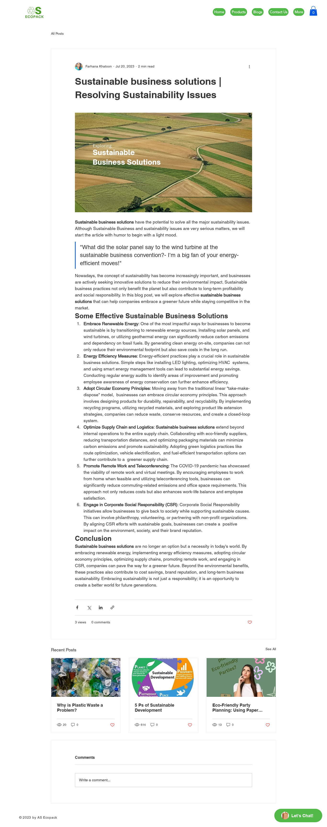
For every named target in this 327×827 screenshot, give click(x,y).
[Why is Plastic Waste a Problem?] (85, 677)
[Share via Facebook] (77, 607)
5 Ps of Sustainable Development (154, 708)
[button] (313, 11)
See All (270, 649)
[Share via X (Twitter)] (89, 607)
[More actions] (249, 66)
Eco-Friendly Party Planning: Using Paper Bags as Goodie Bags (235, 708)
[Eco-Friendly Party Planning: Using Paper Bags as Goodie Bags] (241, 677)
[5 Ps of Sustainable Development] (163, 677)
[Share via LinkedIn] (100, 607)
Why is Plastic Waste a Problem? (80, 708)
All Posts (57, 33)
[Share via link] (112, 607)
